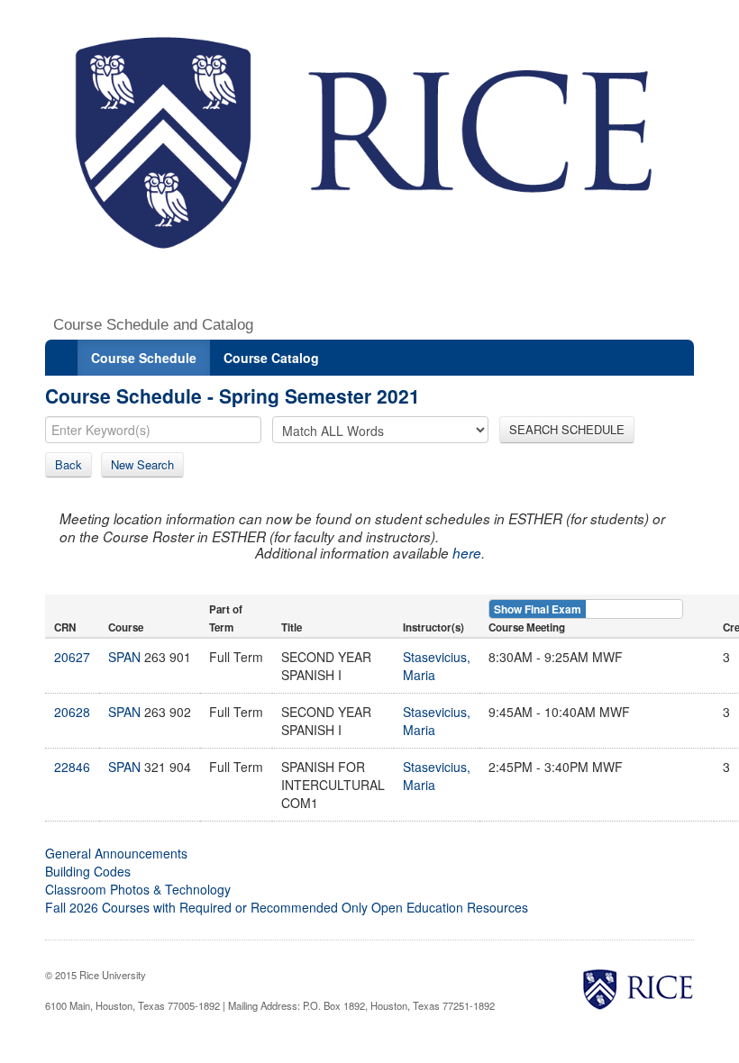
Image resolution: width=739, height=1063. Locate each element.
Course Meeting (526, 627)
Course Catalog (271, 358)
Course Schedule (143, 358)
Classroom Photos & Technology (138, 889)
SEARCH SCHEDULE (567, 429)
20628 (72, 712)
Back (68, 464)
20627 (72, 657)
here (466, 552)
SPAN (124, 657)
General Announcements (116, 853)
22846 (72, 767)
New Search (142, 464)
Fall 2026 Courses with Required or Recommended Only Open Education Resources (286, 907)
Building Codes (88, 871)
